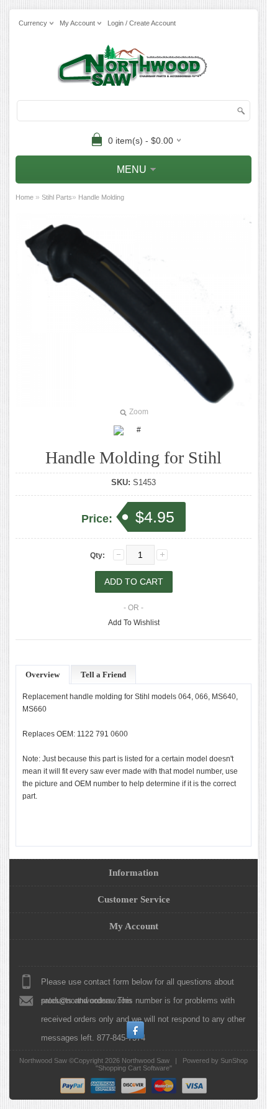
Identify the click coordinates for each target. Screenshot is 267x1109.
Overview (42, 674)
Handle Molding (101, 197)
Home (25, 197)
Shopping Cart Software (134, 1068)
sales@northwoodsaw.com (86, 1000)
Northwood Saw (146, 1060)
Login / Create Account (141, 23)
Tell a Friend (103, 674)
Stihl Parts (57, 197)
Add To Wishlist (134, 622)
